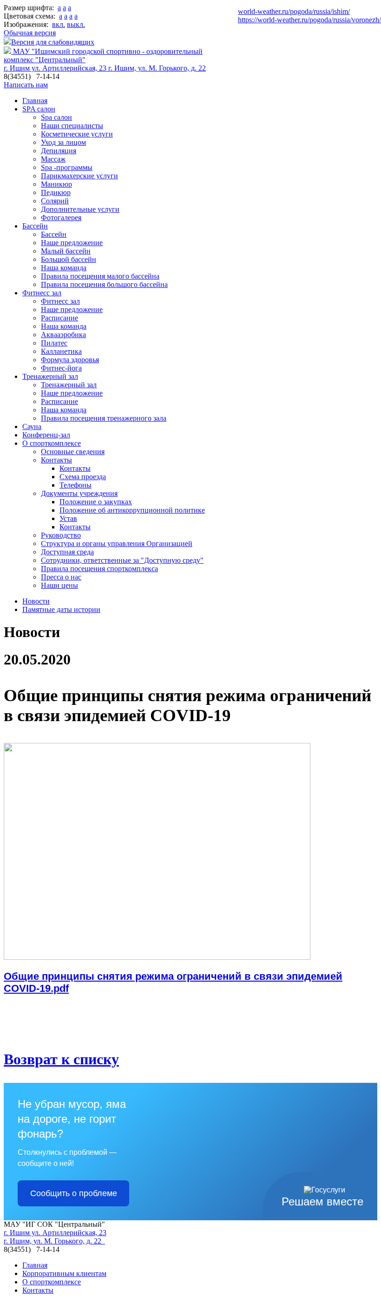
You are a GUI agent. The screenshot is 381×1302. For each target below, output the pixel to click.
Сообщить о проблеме (73, 1193)
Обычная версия (30, 33)
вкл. (58, 24)
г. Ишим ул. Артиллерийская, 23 (56, 68)
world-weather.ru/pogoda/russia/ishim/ (294, 11)
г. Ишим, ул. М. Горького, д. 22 (157, 68)
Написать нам (26, 85)
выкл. (76, 24)
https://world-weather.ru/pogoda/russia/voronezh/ (309, 20)
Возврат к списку (61, 1059)
